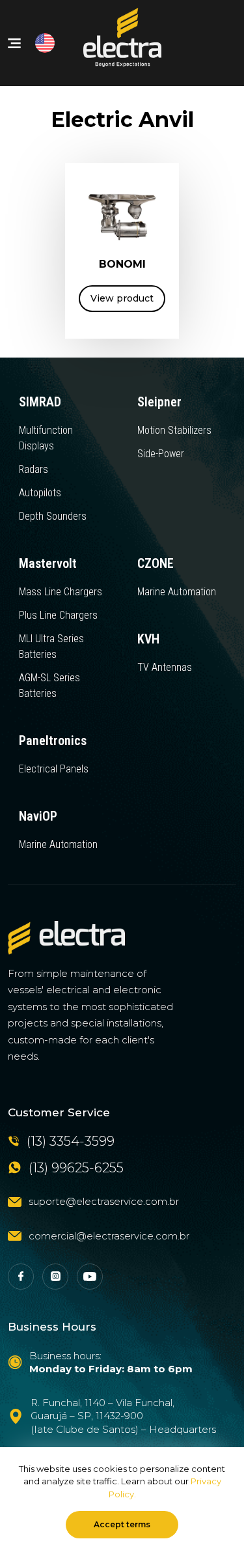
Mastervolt (48, 563)
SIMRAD (40, 402)
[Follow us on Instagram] (55, 1277)
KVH (148, 639)
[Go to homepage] (66, 938)
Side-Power (160, 453)
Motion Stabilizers (174, 430)
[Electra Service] (122, 43)
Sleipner (159, 402)
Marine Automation (176, 592)
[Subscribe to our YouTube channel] (90, 1277)
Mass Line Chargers (60, 592)
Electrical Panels (53, 769)
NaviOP (38, 816)
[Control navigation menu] (14, 43)
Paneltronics (53, 740)
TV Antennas (164, 667)
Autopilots (40, 493)
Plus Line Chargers (58, 615)
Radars (33, 469)
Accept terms (122, 1524)
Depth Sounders (53, 516)
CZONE (155, 563)
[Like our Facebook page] (21, 1277)
